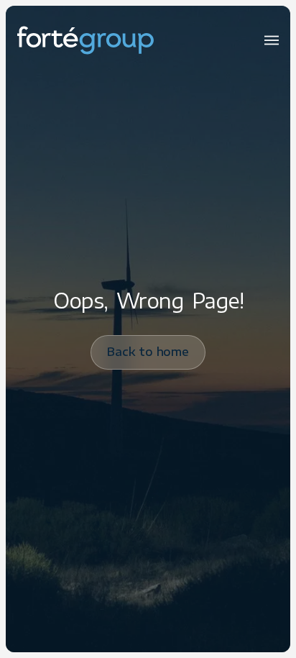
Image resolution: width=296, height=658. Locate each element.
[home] (85, 40)
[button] (271, 40)
